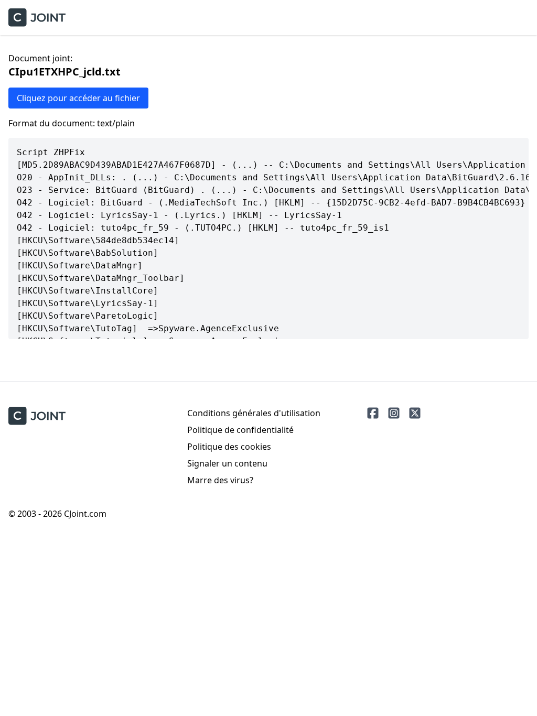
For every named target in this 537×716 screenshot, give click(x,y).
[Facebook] (373, 413)
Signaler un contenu (227, 463)
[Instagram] (394, 413)
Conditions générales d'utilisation (253, 413)
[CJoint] (37, 416)
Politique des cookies (229, 446)
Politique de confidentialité (240, 430)
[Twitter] (415, 413)
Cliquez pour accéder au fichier (78, 98)
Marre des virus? (220, 480)
